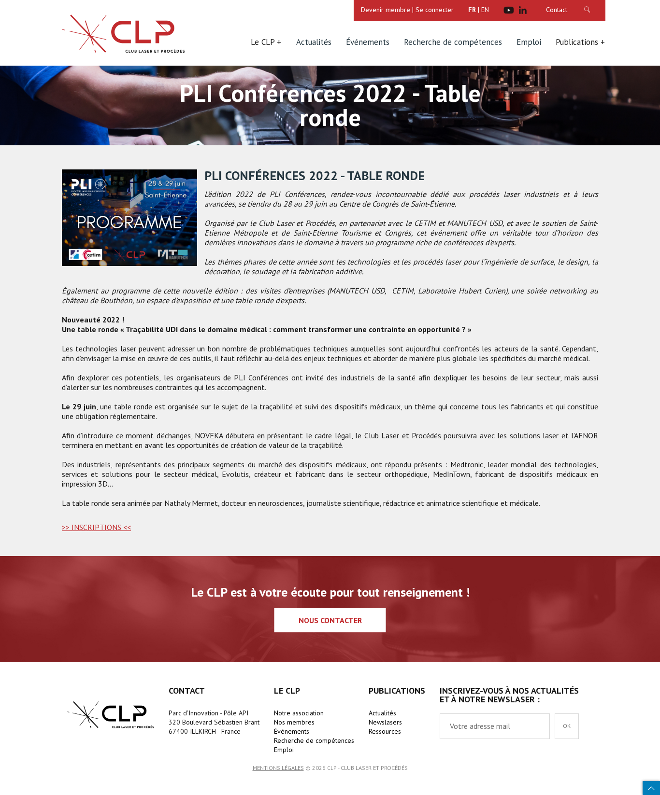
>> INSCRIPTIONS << (96, 527)
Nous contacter (330, 620)
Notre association (299, 713)
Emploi (529, 42)
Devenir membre (385, 9)
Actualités (313, 42)
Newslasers (385, 722)
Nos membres (294, 722)
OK (596, 10)
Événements (367, 42)
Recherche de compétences (453, 42)
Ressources (385, 731)
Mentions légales (278, 767)
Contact (556, 9)
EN (485, 9)
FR (472, 9)
